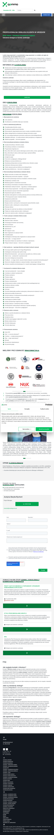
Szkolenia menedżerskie (8, 761)
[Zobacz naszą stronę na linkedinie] (7, 749)
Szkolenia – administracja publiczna (10, 770)
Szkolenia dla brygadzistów (8, 805)
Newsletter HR (7, 10)
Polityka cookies (6, 820)
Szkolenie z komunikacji (8, 806)
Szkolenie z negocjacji (7, 785)
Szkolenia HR (6, 767)
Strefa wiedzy (6, 817)
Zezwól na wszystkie (44, 429)
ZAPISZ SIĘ (27, 97)
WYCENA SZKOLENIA (9, 490)
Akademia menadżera (7, 778)
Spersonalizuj (26, 429)
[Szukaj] (34, 10)
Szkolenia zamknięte (7, 759)
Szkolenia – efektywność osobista (10, 764)
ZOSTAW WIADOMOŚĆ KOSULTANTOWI (14, 487)
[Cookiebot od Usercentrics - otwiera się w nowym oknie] (46, 405)
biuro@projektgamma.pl (8, 742)
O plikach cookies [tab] (44, 409)
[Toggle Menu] (3, 14)
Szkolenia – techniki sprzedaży (9, 803)
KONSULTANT (46, 14)
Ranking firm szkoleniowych (8, 808)
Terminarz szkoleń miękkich (8, 774)
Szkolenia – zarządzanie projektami (10, 766)
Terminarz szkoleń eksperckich (9, 775)
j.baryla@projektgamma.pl (10, 508)
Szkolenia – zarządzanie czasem (10, 795)
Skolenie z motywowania (8, 781)
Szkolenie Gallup (6, 780)
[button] (6, 372)
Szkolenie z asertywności (8, 783)
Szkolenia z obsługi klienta (8, 786)
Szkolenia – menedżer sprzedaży (10, 801)
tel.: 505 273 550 (6, 743)
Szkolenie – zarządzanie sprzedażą (10, 797)
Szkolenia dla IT (6, 811)
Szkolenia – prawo (6, 772)
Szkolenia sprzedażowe (8, 762)
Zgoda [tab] (9, 409)
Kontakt (4, 814)
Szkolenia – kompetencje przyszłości (10, 769)
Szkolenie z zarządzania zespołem (10, 777)
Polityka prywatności (7, 819)
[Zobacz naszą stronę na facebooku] (4, 749)
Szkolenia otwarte (6, 809)
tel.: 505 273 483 (27, 504)
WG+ (13, 10)
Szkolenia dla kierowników (8, 798)
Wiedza (4, 816)
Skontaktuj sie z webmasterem (9, 822)
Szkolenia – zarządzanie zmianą (9, 794)
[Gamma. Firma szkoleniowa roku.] (10, 4)
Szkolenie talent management (9, 788)
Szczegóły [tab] (27, 409)
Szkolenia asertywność (7, 800)
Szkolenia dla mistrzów (7, 789)
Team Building (6, 812)
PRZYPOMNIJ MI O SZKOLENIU (12, 489)
